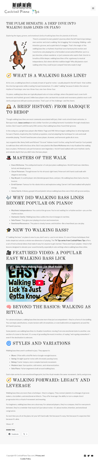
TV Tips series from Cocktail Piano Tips (70, 240)
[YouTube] (92, 456)
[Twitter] (88, 456)
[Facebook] (85, 456)
